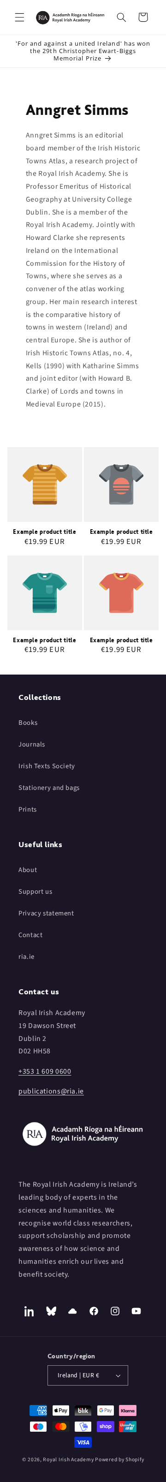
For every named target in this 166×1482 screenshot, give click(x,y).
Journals (31, 744)
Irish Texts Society (46, 766)
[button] (19, 17)
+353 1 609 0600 (44, 1071)
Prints (27, 809)
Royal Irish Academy (68, 1460)
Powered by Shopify (119, 1460)
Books (27, 723)
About (27, 870)
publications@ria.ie (51, 1091)
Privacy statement (46, 913)
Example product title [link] (44, 531)
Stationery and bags (49, 788)
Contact (30, 935)
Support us (35, 891)
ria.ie (26, 957)
